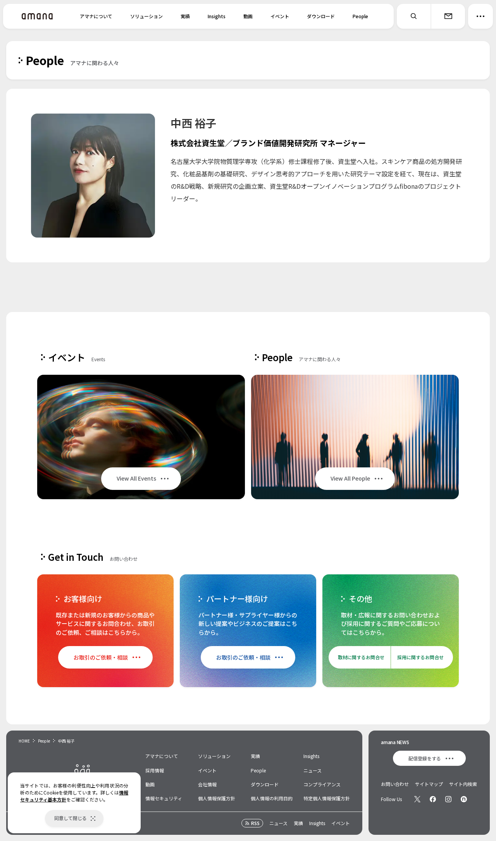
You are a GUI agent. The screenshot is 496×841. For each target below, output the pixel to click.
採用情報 (154, 770)
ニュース (312, 770)
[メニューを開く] (480, 16)
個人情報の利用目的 (272, 798)
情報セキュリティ (163, 798)
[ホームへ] (37, 16)
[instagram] (448, 799)
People (360, 16)
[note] (464, 799)
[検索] (414, 16)
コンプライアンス (322, 784)
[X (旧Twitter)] (417, 799)
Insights (217, 16)
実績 (185, 16)
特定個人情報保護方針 (326, 798)
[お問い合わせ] (448, 16)
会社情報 (207, 784)
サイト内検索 (463, 784)
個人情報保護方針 (216, 798)
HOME (24, 741)
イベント (279, 16)
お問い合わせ (395, 784)
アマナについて (96, 16)
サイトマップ (429, 784)
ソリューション (146, 16)
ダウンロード (321, 16)
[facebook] (433, 799)
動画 (248, 16)
